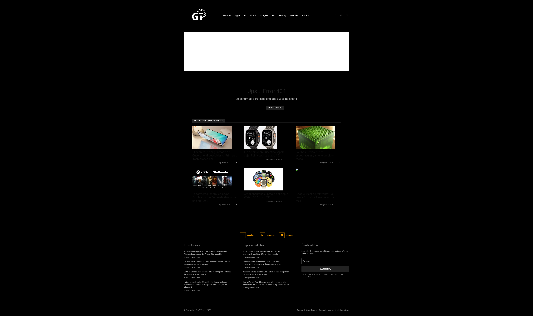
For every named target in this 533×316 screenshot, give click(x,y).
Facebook (251, 235)
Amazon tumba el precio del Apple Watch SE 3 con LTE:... (266, 195)
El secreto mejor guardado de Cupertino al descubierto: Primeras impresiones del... (214, 155)
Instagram (271, 235)
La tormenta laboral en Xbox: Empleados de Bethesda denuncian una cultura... (214, 197)
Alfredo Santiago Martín (202, 163)
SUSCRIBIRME (325, 269)
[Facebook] (335, 15)
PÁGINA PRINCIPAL (275, 108)
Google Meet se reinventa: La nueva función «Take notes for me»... (315, 197)
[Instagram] (341, 15)
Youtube (289, 235)
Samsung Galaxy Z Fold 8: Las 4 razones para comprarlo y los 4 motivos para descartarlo (266, 273)
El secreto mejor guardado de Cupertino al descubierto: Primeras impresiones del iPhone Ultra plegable (206, 252)
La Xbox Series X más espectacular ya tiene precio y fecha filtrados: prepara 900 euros (207, 273)
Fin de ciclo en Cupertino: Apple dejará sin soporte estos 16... (264, 153)
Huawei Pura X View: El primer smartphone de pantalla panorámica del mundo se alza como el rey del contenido (266, 283)
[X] (347, 15)
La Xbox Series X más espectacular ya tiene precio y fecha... (315, 155)
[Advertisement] (266, 51)
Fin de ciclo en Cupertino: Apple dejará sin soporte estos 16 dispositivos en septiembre (207, 263)
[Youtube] (282, 235)
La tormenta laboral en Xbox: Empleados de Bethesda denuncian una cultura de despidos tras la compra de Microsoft (205, 284)
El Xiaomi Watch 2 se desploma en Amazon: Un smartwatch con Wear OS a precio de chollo (261, 252)
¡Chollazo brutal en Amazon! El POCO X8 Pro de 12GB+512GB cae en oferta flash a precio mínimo (262, 263)
